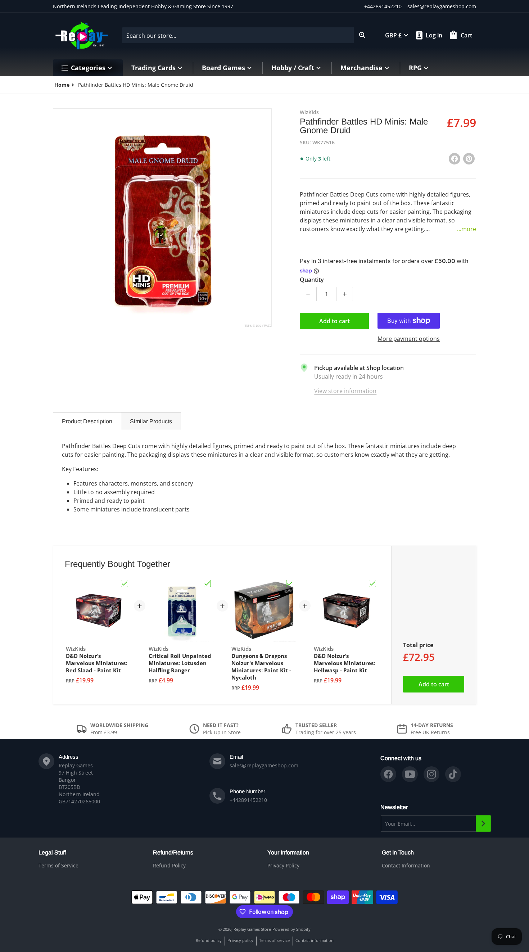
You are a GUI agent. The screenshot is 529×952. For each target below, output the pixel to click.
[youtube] (410, 774)
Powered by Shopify (291, 929)
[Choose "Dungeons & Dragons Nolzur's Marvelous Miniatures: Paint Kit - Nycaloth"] (289, 583)
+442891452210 (383, 6)
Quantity (312, 280)
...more (466, 229)
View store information (345, 391)
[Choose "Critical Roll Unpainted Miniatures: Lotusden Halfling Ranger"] (207, 583)
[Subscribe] (483, 823)
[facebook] (388, 774)
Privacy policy (240, 940)
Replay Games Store (252, 929)
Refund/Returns (173, 852)
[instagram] (431, 774)
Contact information (314, 940)
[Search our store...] (362, 35)
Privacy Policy (283, 865)
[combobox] (246, 35)
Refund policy (209, 940)
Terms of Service (58, 865)
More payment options (408, 339)
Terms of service (274, 940)
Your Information (288, 852)
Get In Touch (398, 852)
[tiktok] (453, 774)
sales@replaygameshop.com (441, 6)
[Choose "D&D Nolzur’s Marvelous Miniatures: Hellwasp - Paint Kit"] (372, 583)
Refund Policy (169, 865)
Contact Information (406, 865)
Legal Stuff (52, 852)
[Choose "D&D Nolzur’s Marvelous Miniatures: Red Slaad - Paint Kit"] (124, 583)
